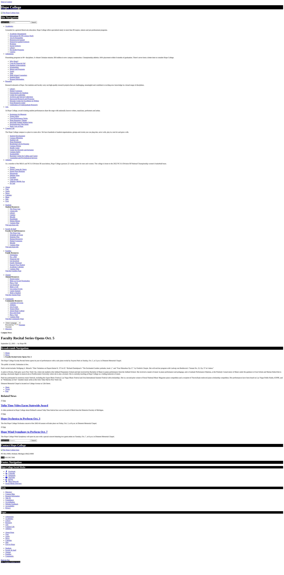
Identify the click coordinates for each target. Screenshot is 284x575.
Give (7, 201)
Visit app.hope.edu (11, 225)
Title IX (8, 498)
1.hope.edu (14, 211)
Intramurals (14, 173)
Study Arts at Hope (16, 126)
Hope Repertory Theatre (18, 120)
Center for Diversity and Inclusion (22, 150)
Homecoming (14, 279)
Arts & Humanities (16, 38)
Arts (6, 107)
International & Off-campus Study (22, 36)
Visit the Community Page (14, 319)
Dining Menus (15, 221)
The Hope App (15, 209)
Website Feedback (11, 504)
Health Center (15, 148)
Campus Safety (15, 152)
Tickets (12, 167)
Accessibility (9, 506)
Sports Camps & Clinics (18, 169)
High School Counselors (18, 75)
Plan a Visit (14, 283)
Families (8, 251)
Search (34, 22)
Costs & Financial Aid (17, 63)
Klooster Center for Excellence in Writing (24, 101)
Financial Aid (14, 259)
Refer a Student (15, 293)
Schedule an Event (16, 235)
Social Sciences (15, 46)
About (7, 187)
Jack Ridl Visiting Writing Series (21, 122)
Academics (9, 26)
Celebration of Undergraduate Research (23, 105)
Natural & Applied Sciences (19, 42)
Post (6, 391)
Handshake (14, 219)
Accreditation (10, 502)
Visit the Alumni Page (13, 295)
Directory (8, 329)
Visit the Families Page (13, 271)
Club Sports (14, 179)
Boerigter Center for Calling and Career (23, 156)
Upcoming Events (16, 289)
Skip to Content (6, 2)
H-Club (12, 183)
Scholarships (14, 67)
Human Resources (16, 239)
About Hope (9, 532)
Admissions (9, 54)
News (7, 193)
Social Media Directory (13, 483)
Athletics (8, 160)
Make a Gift (14, 287)
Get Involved (14, 261)
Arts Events (14, 307)
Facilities (13, 177)
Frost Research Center (17, 103)
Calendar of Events (16, 303)
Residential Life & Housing (19, 144)
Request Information (17, 79)
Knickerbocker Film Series (19, 124)
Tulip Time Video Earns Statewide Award (24, 405)
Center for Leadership (17, 95)
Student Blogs (15, 77)
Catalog (12, 52)
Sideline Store (15, 175)
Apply (12, 71)
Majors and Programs (17, 69)
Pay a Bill (13, 257)
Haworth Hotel (15, 313)
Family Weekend (16, 263)
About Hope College (17, 311)
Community (9, 299)
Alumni (8, 275)
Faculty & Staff (10, 229)
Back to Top (5, 560)
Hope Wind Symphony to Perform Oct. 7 (24, 431)
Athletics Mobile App (17, 181)
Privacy (8, 508)
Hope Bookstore (15, 142)
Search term (5, 22)
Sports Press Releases (17, 171)
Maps (7, 197)
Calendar (8, 195)
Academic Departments (18, 34)
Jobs (6, 199)
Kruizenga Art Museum (18, 114)
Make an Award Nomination (20, 281)
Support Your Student (17, 265)
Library (12, 48)
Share (7, 387)
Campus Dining (15, 146)
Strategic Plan (14, 237)
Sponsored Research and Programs (22, 99)
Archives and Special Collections (21, 97)
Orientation (14, 255)
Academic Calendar (17, 267)
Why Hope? (14, 61)
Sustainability (14, 154)
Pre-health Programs (17, 50)
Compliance (9, 500)
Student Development (17, 136)
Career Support (15, 291)
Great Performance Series (19, 118)
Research (8, 81)
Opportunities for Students (19, 93)
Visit (11, 73)
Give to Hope (10, 544)
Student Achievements (17, 65)
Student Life (14, 140)
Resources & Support (17, 40)
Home (7, 353)
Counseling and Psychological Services (23, 158)
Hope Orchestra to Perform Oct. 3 (20, 418)
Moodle (12, 217)
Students (8, 205)
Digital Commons (16, 91)
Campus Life (9, 128)
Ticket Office (14, 116)
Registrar (13, 44)
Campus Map (14, 223)
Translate (22, 325)
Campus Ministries (16, 138)
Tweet (7, 389)
